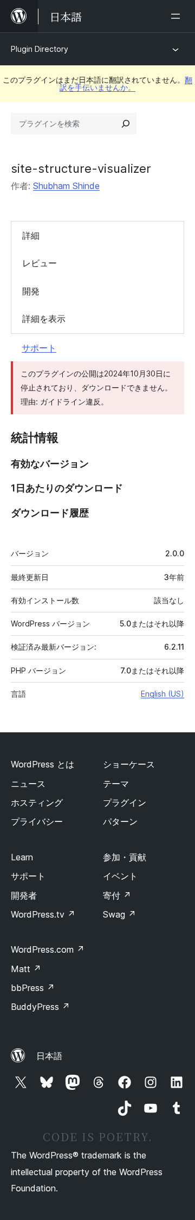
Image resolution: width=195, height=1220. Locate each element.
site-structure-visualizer (81, 168)
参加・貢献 (124, 857)
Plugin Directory (39, 48)
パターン (120, 821)
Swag (119, 914)
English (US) (162, 693)
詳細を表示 (44, 318)
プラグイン (124, 802)
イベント (120, 876)
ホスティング (37, 802)
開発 (31, 291)
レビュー (39, 263)
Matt (26, 968)
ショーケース (129, 764)
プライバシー (37, 821)
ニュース (28, 783)
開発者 (24, 895)
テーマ (116, 783)
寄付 (117, 895)
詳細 (31, 235)
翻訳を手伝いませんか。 (126, 83)
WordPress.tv (43, 914)
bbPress (33, 987)
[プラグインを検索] (125, 123)
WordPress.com (47, 949)
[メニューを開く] (177, 16)
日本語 (49, 1055)
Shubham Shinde (66, 185)
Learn (22, 857)
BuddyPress (40, 1006)
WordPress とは (42, 764)
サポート (39, 347)
